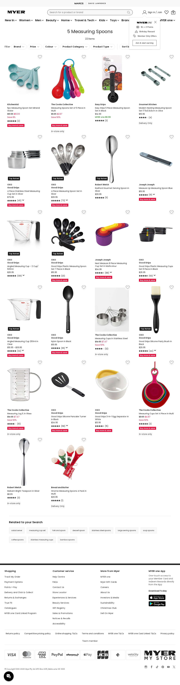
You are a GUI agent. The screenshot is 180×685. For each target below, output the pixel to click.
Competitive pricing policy (37, 633)
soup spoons (148, 530)
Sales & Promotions (63, 613)
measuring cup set (37, 530)
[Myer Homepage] (16, 13)
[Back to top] (172, 678)
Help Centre (59, 576)
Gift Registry (59, 608)
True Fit (8, 602)
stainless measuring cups (42, 540)
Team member (90, 641)
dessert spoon (79, 530)
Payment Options (13, 582)
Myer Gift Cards (109, 582)
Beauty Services (61, 602)
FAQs (55, 582)
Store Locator (60, 592)
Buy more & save (15, 125)
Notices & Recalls (61, 618)
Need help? (9, 676)
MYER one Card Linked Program (20, 613)
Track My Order (12, 576)
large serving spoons (127, 530)
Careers (105, 587)
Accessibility (59, 623)
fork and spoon (59, 530)
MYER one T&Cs (116, 633)
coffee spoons (17, 540)
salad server (16, 530)
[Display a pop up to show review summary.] (23, 201)
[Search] (129, 12)
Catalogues (10, 608)
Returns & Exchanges (15, 597)
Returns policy (13, 633)
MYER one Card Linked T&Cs (142, 633)
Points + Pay (10, 587)
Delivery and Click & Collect (18, 592)
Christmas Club (109, 608)
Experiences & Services (64, 597)
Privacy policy (167, 633)
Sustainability (107, 602)
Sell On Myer (107, 613)
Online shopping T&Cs (66, 633)
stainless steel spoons (101, 530)
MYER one (105, 576)
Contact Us (58, 587)
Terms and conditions (93, 633)
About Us (105, 592)
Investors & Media (110, 597)
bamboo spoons (67, 540)
